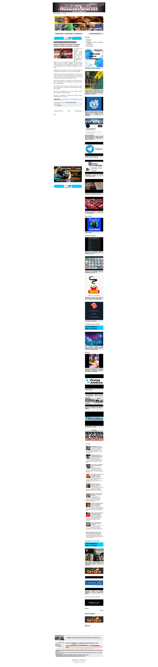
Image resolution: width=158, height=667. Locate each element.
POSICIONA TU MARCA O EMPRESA (92, 68)
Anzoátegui (88, 40)
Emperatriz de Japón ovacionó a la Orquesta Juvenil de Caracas (96, 485)
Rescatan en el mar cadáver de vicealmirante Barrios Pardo (97, 465)
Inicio (69, 110)
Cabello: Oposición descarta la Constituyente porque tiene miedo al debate (97, 513)
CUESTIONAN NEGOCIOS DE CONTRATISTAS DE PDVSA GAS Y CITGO (70, 656)
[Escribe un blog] (55, 104)
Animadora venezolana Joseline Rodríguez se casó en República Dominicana (97, 456)
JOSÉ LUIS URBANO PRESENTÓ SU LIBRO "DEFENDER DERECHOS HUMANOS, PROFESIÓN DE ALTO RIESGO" (94, 370)
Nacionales (60, 105)
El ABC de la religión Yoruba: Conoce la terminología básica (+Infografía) (97, 504)
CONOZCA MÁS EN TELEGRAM (91, 157)
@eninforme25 (96, 33)
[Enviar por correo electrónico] (54, 104)
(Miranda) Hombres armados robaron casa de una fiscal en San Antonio (93, 533)
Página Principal (57, 13)
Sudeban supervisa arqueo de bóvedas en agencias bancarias (96, 494)
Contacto (64, 13)
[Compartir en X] (57, 104)
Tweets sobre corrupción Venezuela (92, 596)
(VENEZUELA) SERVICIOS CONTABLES (93, 194)
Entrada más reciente (58, 110)
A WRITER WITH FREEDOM (90, 321)
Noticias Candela (59, 33)
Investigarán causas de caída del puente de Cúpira (96, 447)
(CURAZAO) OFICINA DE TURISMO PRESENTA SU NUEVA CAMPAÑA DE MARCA (94, 592)
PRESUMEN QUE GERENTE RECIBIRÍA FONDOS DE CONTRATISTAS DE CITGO (72, 654)
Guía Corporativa (89, 46)
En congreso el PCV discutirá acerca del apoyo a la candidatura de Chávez (97, 475)
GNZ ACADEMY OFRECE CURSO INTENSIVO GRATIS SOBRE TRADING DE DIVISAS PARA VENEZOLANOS (94, 348)
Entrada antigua (78, 110)
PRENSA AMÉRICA (89, 389)
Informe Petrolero (89, 44)
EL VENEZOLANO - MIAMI (90, 426)
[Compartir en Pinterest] (59, 104)
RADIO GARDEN (88, 232)
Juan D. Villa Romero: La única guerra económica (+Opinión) (96, 523)
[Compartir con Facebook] (58, 104)
